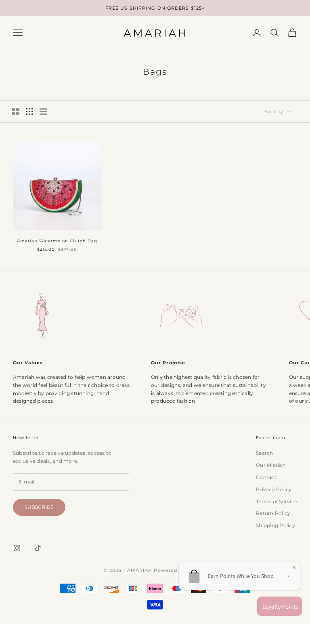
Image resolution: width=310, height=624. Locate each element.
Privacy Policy (273, 489)
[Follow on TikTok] (38, 548)
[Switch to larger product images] (15, 111)
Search (264, 453)
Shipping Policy (275, 525)
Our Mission (271, 465)
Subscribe (39, 507)
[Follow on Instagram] (17, 548)
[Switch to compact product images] (43, 111)
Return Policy (273, 513)
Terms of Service (276, 501)
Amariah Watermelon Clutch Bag (57, 241)
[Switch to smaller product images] (29, 111)
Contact (266, 477)
